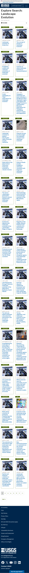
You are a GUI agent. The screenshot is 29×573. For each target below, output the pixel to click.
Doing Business (5, 536)
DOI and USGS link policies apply (9, 522)
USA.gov (3, 527)
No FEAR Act (4, 524)
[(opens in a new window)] (3, 562)
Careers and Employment (7, 533)
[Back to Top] (24, 568)
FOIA (2, 510)
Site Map (3, 519)
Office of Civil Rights (6, 542)
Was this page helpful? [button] (17, 571)
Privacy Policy (4, 516)
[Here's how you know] (14, 1)
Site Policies (4, 513)
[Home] (5, 6)
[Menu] (26, 6)
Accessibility (4, 507)
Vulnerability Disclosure (7, 530)
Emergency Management (7, 539)
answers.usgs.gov (5, 568)
